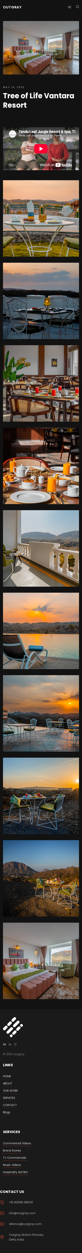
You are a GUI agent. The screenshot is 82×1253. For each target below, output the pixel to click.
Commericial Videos (17, 1143)
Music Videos (12, 1165)
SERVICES (9, 1098)
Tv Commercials (14, 1158)
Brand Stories (12, 1150)
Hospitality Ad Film (15, 1172)
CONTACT (10, 1105)
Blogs (6, 1112)
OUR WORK (10, 1091)
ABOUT (7, 1083)
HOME (7, 1076)
